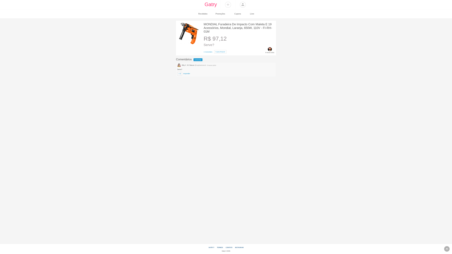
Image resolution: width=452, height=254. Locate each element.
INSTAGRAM (239, 247)
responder (186, 73)
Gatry (211, 4)
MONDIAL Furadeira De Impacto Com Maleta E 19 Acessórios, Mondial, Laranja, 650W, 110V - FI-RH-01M (238, 27)
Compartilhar (228, 4)
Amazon (220, 52)
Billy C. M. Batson (193, 65)
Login (242, 4)
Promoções (220, 14)
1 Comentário (208, 52)
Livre (252, 14)
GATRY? (211, 247)
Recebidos (202, 14)
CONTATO (229, 247)
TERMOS (220, 247)
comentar (198, 60)
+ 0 (180, 74)
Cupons (237, 14)
